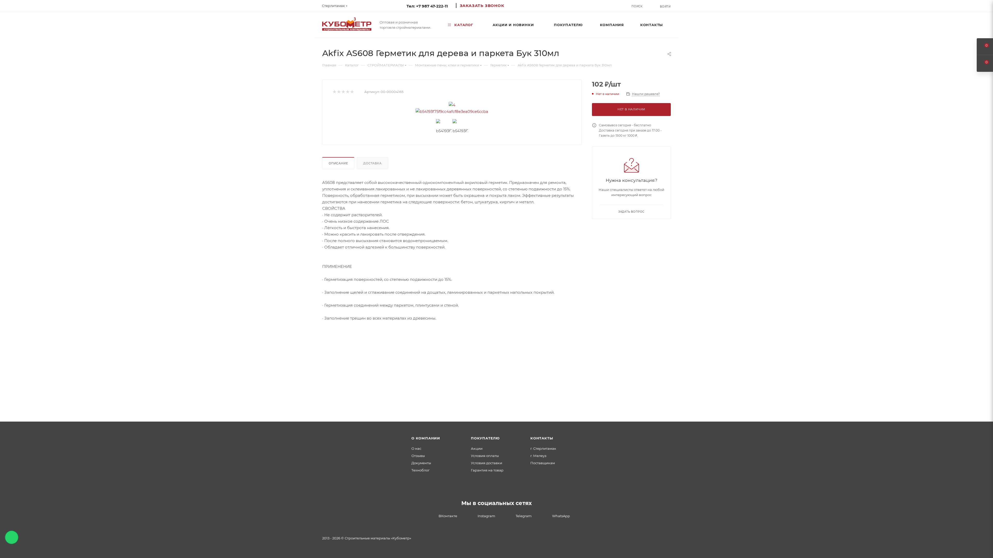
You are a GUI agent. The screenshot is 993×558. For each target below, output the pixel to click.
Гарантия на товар (487, 470)
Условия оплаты (485, 456)
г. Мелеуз (538, 456)
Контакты (541, 438)
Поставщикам (542, 463)
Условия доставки (486, 463)
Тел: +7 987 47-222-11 (427, 6)
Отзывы (418, 456)
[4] (452, 105)
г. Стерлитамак (543, 448)
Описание (338, 163)
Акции (477, 448)
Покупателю (485, 438)
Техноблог (420, 470)
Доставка (372, 163)
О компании (425, 438)
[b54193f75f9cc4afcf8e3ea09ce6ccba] (452, 111)
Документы (421, 463)
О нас (416, 448)
